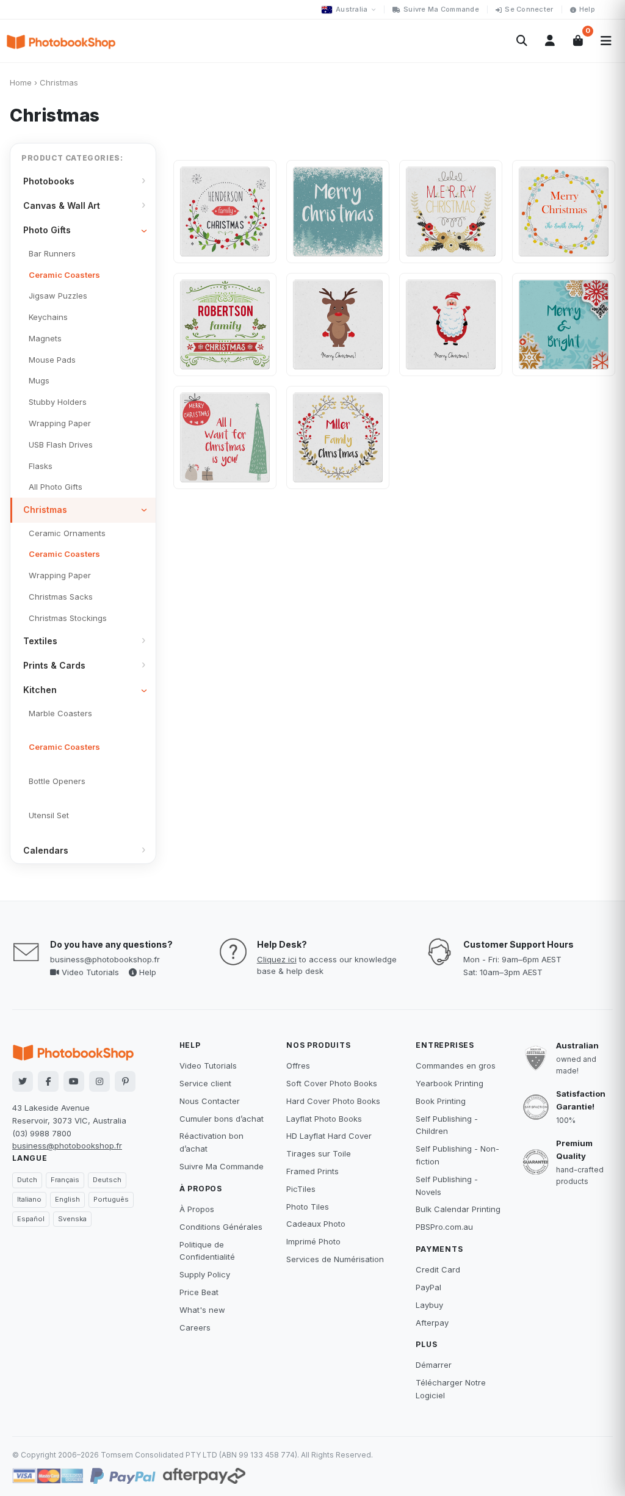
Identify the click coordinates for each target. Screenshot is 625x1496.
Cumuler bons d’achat (221, 1119)
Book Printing (441, 1101)
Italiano (29, 1199)
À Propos (196, 1209)
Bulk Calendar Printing (458, 1209)
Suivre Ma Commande (441, 9)
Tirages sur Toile (318, 1153)
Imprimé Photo (313, 1241)
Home (21, 82)
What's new (202, 1310)
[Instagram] (99, 1081)
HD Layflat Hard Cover (329, 1136)
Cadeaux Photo (315, 1224)
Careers (195, 1327)
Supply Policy (204, 1274)
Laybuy (429, 1305)
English (67, 1199)
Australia (351, 9)
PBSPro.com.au (444, 1227)
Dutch (27, 1179)
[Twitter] (22, 1081)
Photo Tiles (307, 1206)
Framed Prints (312, 1171)
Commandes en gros (456, 1065)
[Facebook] (48, 1081)
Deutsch (107, 1179)
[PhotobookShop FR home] (61, 41)
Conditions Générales (220, 1227)
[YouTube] (73, 1081)
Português (111, 1199)
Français (65, 1179)
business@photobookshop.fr (105, 959)
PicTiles (301, 1189)
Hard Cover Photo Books (333, 1101)
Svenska (72, 1219)
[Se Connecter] (550, 41)
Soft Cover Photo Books (331, 1083)
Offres (298, 1065)
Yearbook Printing (449, 1083)
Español (31, 1219)
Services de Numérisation (335, 1259)
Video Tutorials (89, 972)
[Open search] (522, 41)
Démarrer (434, 1365)
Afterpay (432, 1322)
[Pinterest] (125, 1081)
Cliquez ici (277, 959)
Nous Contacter (209, 1101)
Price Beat (199, 1292)
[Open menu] (606, 41)
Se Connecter (529, 9)
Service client (205, 1083)
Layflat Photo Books (324, 1119)
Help (587, 9)
